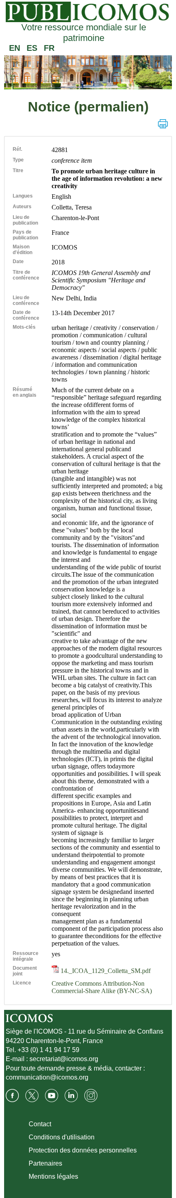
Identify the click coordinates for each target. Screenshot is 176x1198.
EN (14, 47)
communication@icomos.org (47, 1077)
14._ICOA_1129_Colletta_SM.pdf (105, 970)
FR (49, 47)
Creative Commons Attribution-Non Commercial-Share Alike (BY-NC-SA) (102, 987)
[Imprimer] (163, 124)
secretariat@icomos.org (63, 1058)
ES (32, 47)
